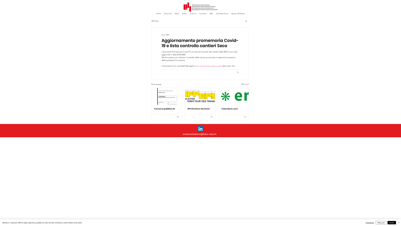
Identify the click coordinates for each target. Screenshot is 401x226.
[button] (246, 21)
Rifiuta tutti (381, 223)
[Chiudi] (398, 222)
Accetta (391, 223)
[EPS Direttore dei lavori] (200, 96)
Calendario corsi (229, 108)
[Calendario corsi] (234, 96)
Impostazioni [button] (370, 223)
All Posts (155, 21)
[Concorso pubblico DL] (166, 96)
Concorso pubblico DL (164, 108)
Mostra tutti (245, 84)
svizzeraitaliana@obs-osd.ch (200, 134)
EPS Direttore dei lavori (199, 108)
